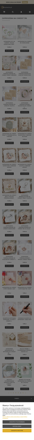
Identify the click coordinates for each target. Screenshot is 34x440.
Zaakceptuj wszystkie (17, 430)
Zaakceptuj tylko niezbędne (17, 421)
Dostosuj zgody (17, 426)
